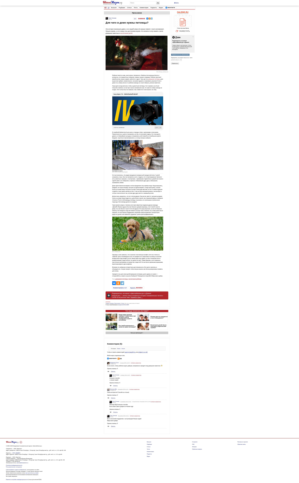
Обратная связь (241, 444)
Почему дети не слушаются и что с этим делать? (159, 317)
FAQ (193, 444)
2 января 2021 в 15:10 (125, 362)
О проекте (194, 441)
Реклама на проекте (242, 441)
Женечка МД (113, 389)
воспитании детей (126, 33)
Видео (161, 7)
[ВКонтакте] (147, 18)
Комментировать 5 (120, 287)
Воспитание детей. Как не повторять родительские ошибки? (158, 326)
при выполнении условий (31, 473)
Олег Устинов (115, 375)
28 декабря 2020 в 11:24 (123, 389)
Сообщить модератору (136, 362)
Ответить (113, 371)
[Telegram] (152, 18)
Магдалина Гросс (114, 362)
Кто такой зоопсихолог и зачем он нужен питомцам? (127, 326)
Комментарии (144, 7)
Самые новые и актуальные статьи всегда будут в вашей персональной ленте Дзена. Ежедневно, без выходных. (182, 47)
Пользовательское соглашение (14, 467)
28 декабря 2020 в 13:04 (125, 401)
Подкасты (153, 7)
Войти (177, 2)
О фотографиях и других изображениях (16, 469)
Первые (118, 348)
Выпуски (114, 7)
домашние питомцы (154, 79)
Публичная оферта (197, 449)
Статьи (129, 7)
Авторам (194, 446)
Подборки (122, 7)
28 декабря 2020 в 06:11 (123, 415)
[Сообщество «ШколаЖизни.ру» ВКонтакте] (170, 7)
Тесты (136, 7)
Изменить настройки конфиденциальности (17, 479)
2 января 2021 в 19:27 (125, 375)
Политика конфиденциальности (14, 465)
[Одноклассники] (149, 18)
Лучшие (123, 348)
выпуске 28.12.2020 (123, 304)
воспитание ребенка (135, 279)
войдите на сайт (143, 352)
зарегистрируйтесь (130, 352)
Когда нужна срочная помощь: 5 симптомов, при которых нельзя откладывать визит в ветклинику (127, 317)
